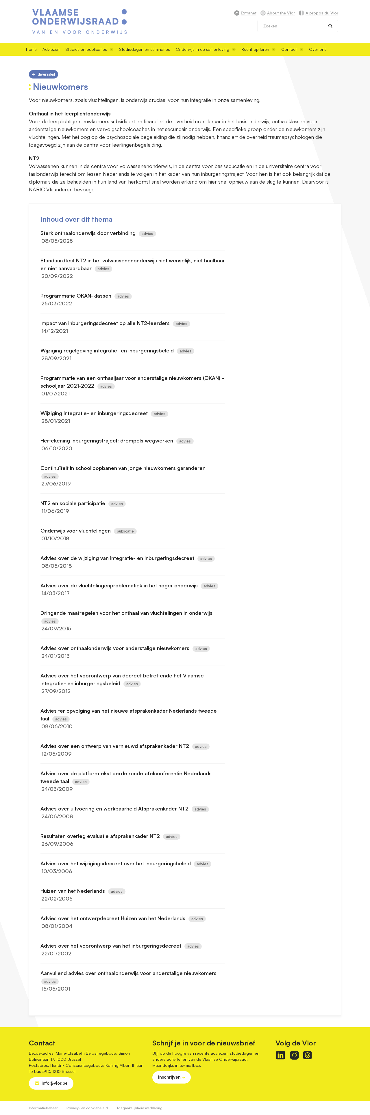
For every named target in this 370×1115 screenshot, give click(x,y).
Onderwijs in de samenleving (202, 49)
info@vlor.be (55, 1083)
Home (31, 49)
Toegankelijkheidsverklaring (139, 1108)
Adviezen (51, 49)
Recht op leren (255, 49)
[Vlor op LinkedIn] (280, 1055)
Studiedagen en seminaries (144, 49)
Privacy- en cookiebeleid (87, 1108)
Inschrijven (169, 1077)
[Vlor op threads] (307, 1055)
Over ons (317, 49)
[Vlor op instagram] (294, 1055)
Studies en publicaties (86, 49)
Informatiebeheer (43, 1108)
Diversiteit (46, 74)
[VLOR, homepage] (79, 21)
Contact (289, 49)
